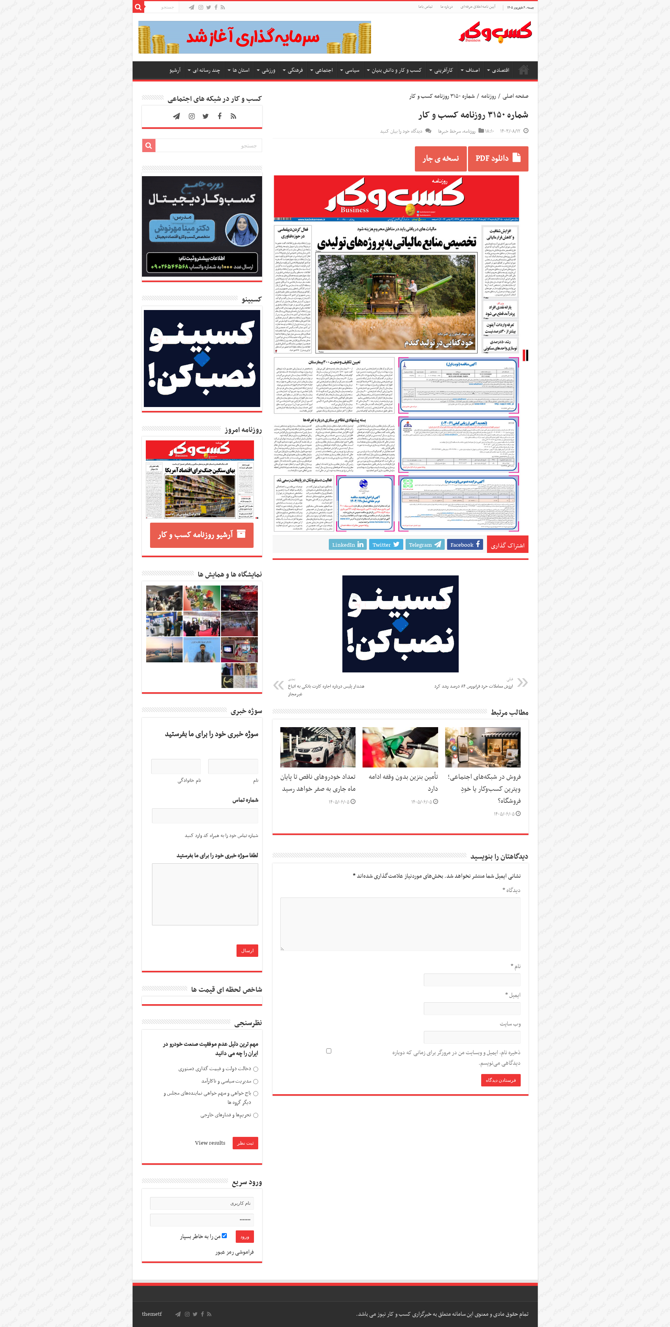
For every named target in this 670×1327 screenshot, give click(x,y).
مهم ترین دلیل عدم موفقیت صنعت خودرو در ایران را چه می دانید (210, 1049)
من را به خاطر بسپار (201, 1237)
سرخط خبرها (449, 131)
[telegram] (191, 8)
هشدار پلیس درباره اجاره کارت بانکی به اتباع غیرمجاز (326, 687)
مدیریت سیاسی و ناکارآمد (226, 1081)
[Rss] (223, 8)
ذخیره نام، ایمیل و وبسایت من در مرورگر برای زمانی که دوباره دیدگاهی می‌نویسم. (456, 1058)
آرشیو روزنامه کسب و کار (195, 535)
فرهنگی (295, 70)
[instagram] (201, 8)
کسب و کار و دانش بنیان (397, 70)
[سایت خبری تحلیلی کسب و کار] (495, 30)
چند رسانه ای (206, 70)
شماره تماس (245, 800)
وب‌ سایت (510, 1024)
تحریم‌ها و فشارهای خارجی (225, 1114)
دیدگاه (511, 890)
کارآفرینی (443, 70)
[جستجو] (138, 7)
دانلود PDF (492, 158)
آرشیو (174, 70)
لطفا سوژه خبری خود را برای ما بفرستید (217, 855)
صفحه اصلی (524, 69)
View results (210, 1143)
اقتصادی (500, 70)
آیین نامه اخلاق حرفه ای (478, 6)
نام (516, 966)
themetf (152, 1314)
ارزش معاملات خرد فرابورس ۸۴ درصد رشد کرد (473, 683)
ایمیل (513, 995)
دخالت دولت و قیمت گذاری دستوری (214, 1068)
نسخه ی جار (441, 158)
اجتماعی (324, 70)
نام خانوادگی (189, 780)
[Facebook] (216, 8)
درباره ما (446, 6)
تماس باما (425, 6)
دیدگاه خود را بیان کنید (401, 131)
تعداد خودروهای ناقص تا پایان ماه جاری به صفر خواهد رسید (318, 783)
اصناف (473, 70)
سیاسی (352, 70)
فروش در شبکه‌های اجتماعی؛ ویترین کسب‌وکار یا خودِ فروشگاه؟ (484, 789)
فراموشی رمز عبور (234, 1252)
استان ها (241, 70)
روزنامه (488, 96)
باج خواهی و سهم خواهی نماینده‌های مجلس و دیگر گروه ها (207, 1098)
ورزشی (268, 70)
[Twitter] (208, 8)
